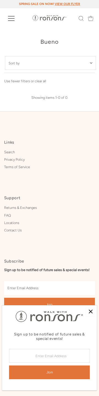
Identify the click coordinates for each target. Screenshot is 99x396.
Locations (11, 223)
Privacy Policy (14, 159)
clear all (40, 81)
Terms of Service (17, 167)
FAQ (7, 215)
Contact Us (13, 230)
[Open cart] (91, 18)
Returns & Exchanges (20, 208)
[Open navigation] (14, 18)
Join (49, 304)
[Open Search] (81, 18)
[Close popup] (90, 311)
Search (9, 152)
